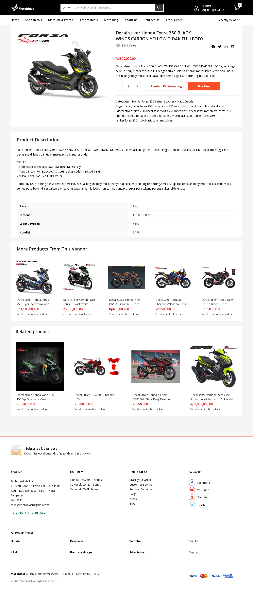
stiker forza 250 (205, 116)
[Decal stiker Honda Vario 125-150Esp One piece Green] (40, 366)
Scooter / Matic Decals (178, 101)
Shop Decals (33, 20)
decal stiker (218, 106)
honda (121, 116)
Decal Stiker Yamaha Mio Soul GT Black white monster (79, 304)
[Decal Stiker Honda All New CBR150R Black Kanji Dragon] (155, 366)
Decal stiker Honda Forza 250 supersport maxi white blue (34, 304)
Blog (132, 503)
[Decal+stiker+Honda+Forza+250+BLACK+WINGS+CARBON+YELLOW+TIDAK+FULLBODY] (219, 46)
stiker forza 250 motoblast (134, 120)
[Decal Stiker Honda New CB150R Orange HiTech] (126, 277)
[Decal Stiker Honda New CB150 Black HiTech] (219, 277)
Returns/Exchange (141, 489)
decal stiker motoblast (203, 111)
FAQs (132, 494)
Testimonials (88, 20)
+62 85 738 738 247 (28, 513)
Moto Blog (111, 20)
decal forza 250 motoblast (171, 106)
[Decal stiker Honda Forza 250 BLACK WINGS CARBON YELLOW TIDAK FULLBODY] (213, 46)
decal (128, 106)
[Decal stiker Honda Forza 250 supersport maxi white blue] (34, 277)
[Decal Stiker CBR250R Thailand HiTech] (98, 366)
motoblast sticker (37, 314)
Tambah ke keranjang (166, 86)
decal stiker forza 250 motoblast (167, 111)
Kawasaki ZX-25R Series (85, 484)
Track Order (173, 20)
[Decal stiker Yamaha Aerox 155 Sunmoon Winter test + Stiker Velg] (213, 366)
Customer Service (140, 484)
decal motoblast (199, 106)
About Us (131, 20)
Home (15, 20)
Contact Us (151, 20)
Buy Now (204, 86)
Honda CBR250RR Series (86, 480)
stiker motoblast (163, 120)
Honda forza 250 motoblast (167, 116)
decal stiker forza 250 (131, 111)
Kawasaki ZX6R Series (84, 489)
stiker (190, 116)
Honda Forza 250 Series (147, 101)
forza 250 (225, 111)
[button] (66, 7)
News (133, 499)
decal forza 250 (142, 106)
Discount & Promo (60, 20)
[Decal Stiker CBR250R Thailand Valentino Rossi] (172, 277)
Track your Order (140, 480)
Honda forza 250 (137, 116)
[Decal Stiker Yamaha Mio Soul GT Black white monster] (80, 277)
